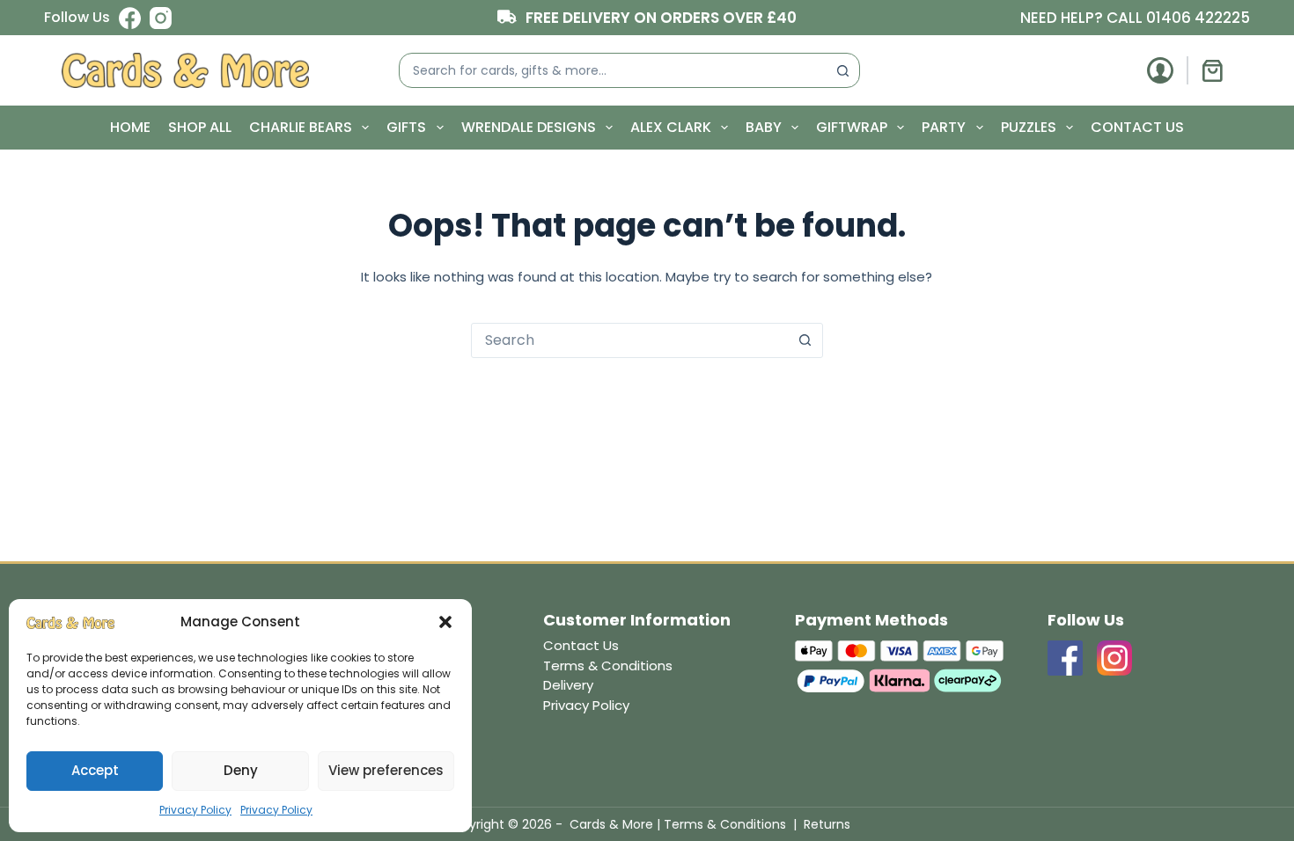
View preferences (386, 770)
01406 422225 (1198, 17)
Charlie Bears (300, 127)
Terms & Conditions (608, 665)
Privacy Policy (195, 809)
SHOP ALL (200, 127)
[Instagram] (161, 18)
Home (130, 127)
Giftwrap (851, 127)
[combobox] (613, 70)
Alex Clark (670, 127)
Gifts (406, 127)
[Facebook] (130, 18)
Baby (764, 127)
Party (944, 127)
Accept (95, 770)
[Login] (1160, 70)
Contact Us (1137, 127)
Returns (827, 824)
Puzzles (1028, 127)
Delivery (568, 685)
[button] (445, 622)
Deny (241, 770)
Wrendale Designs (528, 127)
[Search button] (842, 70)
